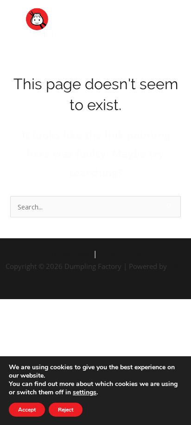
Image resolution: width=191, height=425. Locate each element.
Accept (27, 409)
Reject (65, 409)
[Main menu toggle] (172, 27)
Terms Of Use (122, 253)
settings (84, 392)
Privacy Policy (69, 253)
